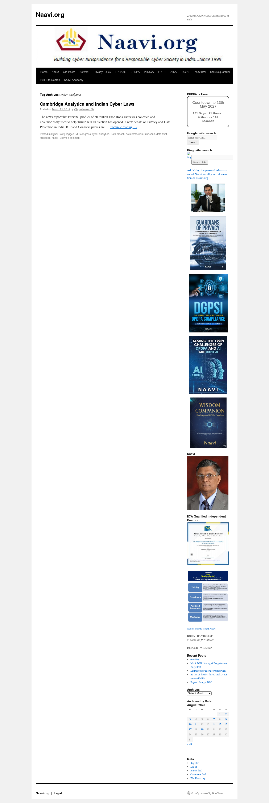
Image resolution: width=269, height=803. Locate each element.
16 (225, 724)
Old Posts (69, 72)
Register (194, 762)
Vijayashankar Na (84, 109)
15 (220, 724)
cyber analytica (100, 134)
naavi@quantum (220, 72)
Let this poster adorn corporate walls (208, 670)
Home (43, 72)
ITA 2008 (120, 72)
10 (190, 724)
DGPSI (186, 72)
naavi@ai (200, 72)
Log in (193, 766)
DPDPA (135, 72)
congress (85, 134)
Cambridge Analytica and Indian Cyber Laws (87, 104)
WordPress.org (197, 778)
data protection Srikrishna (140, 134)
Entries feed (196, 770)
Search (193, 142)
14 (213, 724)
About (55, 72)
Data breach (118, 134)
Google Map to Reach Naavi (201, 628)
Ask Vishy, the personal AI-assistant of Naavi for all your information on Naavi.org (207, 174)
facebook (45, 137)
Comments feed (198, 774)
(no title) (194, 659)
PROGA (149, 72)
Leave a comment (70, 137)
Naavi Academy (73, 80)
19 (202, 729)
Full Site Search (50, 80)
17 (190, 729)
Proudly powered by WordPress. (207, 793)
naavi (55, 137)
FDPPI (162, 72)
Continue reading (123, 127)
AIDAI (174, 72)
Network (84, 72)
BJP (77, 134)
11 (196, 724)
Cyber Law (57, 134)
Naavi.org (50, 14)
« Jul (190, 744)
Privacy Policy (102, 72)
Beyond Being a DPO (201, 682)
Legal (58, 793)
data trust (161, 134)
